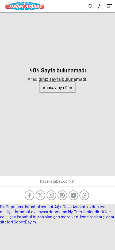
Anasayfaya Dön (57, 87)
